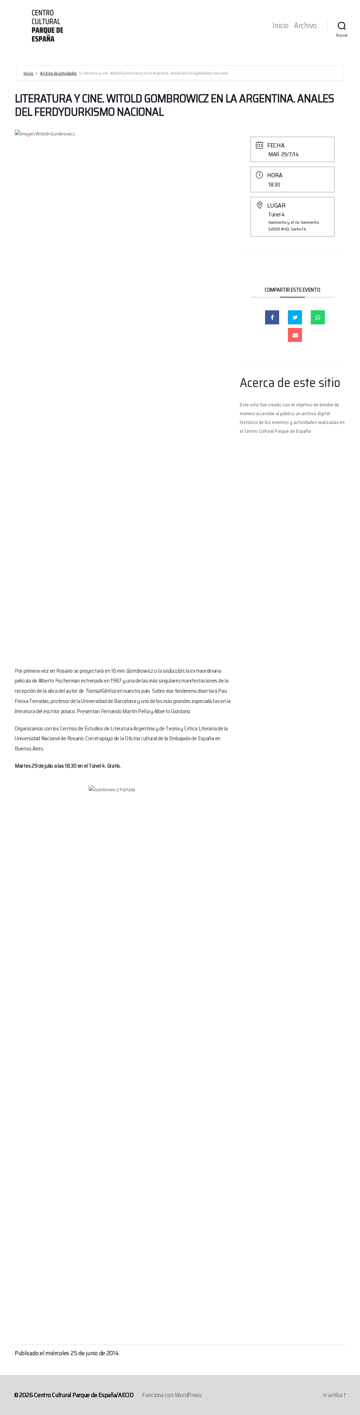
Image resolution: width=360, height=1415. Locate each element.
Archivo (305, 25)
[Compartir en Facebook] (272, 317)
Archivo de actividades (58, 73)
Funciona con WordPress (172, 1395)
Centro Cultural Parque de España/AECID (84, 1395)
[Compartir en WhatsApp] (318, 317)
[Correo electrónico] (295, 335)
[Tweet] (295, 317)
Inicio (280, 25)
